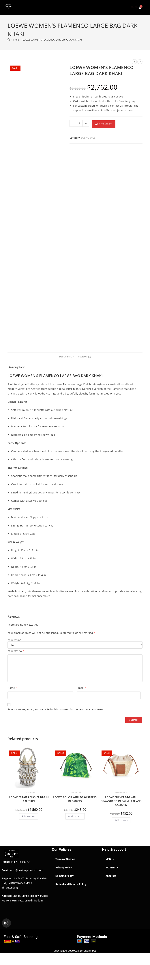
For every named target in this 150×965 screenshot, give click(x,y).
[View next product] (139, 61)
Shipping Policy (64, 875)
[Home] (9, 39)
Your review (16, 651)
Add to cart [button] (28, 816)
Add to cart (103, 124)
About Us (111, 875)
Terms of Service (65, 859)
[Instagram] (6, 923)
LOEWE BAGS (88, 137)
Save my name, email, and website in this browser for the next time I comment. (56, 709)
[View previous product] (134, 61)
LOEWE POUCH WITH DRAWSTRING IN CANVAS (75, 799)
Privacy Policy (63, 867)
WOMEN (110, 867)
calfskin (70, 388)
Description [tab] (66, 356)
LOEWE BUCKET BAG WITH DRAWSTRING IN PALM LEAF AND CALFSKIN (121, 801)
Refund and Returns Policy (70, 884)
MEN (108, 859)
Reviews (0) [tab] (84, 356)
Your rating (16, 640)
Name (12, 688)
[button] (75, 7)
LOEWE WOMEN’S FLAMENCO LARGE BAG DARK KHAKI (52, 39)
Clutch (87, 384)
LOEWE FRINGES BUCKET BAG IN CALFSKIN (29, 799)
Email (81, 688)
